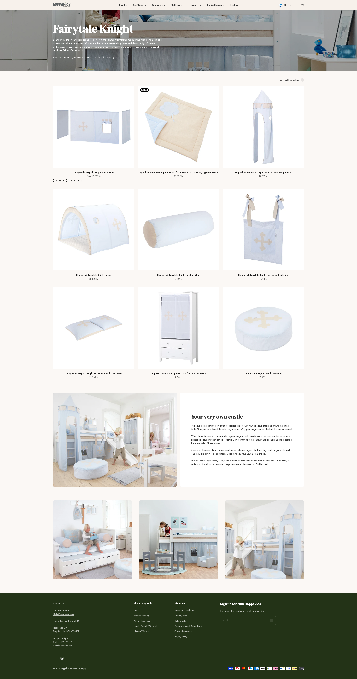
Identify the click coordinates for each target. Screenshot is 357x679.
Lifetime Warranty (141, 631)
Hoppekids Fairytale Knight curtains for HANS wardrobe (178, 373)
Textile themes (214, 5)
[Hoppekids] (62, 5)
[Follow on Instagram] (62, 658)
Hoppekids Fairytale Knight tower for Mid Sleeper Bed (263, 172)
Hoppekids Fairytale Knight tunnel (93, 275)
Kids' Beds (138, 5)
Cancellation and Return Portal (188, 626)
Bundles (123, 5)
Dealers (234, 5)
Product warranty (141, 615)
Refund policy (180, 620)
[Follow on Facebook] (55, 658)
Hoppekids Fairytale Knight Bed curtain (94, 172)
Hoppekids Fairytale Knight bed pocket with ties (263, 275)
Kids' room (157, 5)
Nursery (194, 5)
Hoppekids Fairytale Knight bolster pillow (178, 275)
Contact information (183, 631)
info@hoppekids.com (62, 645)
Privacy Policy (180, 636)
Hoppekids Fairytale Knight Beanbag (263, 373)
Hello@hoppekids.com (63, 614)
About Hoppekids (142, 620)
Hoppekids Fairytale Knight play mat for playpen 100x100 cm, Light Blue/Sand (178, 172)
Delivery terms (181, 615)
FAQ (136, 610)
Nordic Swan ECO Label (145, 626)
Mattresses (176, 5)
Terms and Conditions (184, 610)
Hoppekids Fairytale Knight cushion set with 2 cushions (94, 373)
